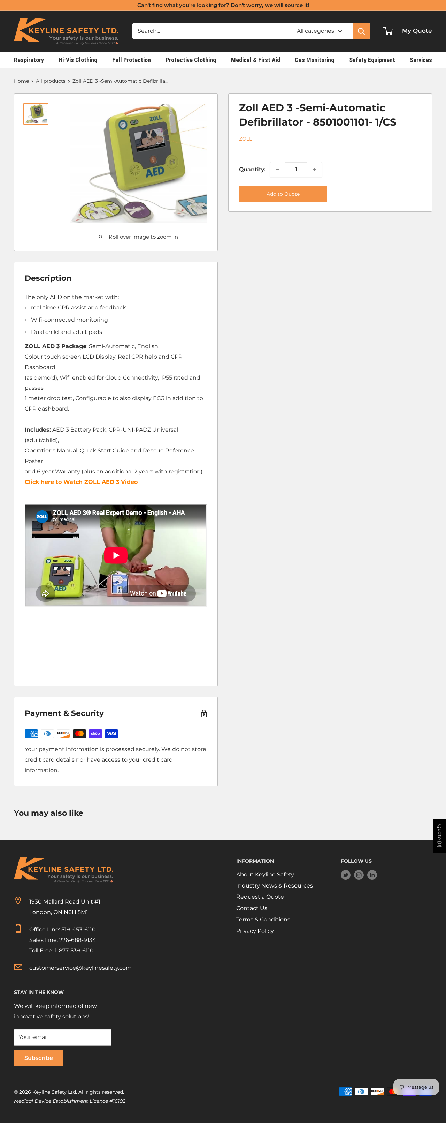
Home (21, 81)
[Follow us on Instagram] (359, 875)
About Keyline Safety (265, 874)
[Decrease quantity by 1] (277, 169)
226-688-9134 (77, 940)
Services (421, 59)
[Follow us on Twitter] (346, 875)
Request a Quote (260, 896)
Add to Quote (283, 194)
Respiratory (29, 59)
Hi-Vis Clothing (78, 59)
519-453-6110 (78, 929)
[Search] (361, 31)
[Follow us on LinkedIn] (372, 875)
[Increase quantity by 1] (314, 169)
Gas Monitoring (314, 59)
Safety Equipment (372, 59)
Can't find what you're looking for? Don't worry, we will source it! (223, 5)
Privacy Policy (255, 931)
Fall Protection (131, 59)
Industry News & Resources (274, 885)
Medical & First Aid (255, 59)
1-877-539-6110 (74, 950)
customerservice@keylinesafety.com (80, 968)
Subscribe (38, 1058)
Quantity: (252, 169)
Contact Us (251, 908)
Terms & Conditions (263, 919)
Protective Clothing (191, 59)
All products (51, 81)
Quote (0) (440, 836)
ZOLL (245, 139)
